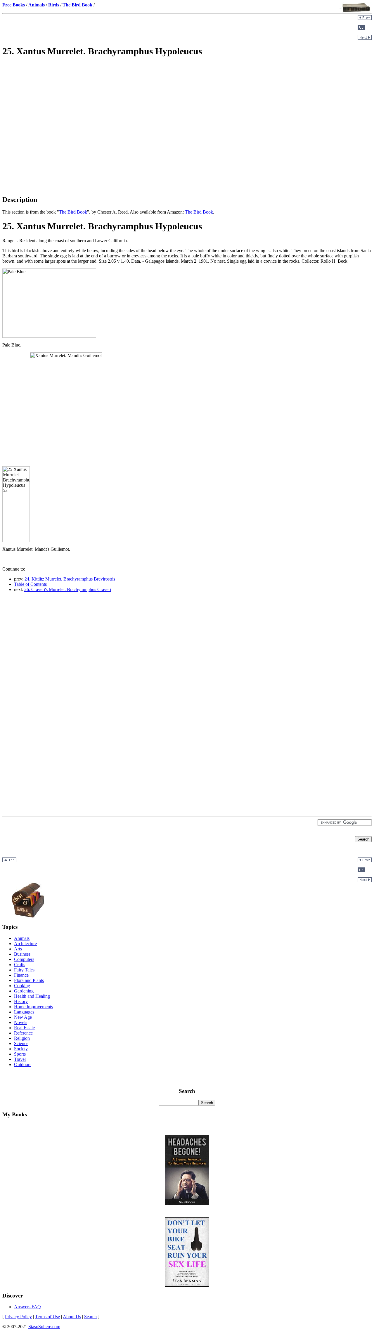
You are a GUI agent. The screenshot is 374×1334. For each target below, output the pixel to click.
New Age (23, 1017)
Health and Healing (32, 996)
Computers (24, 959)
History (21, 1001)
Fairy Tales (24, 969)
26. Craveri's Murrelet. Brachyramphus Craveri (67, 589)
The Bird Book (73, 211)
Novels (20, 1022)
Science (21, 1043)
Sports (20, 1053)
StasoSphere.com (44, 1326)
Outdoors (22, 1064)
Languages (24, 1011)
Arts (18, 948)
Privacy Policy (18, 1316)
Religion (22, 1038)
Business (22, 954)
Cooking (22, 985)
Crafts (19, 964)
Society (21, 1048)
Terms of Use (47, 1316)
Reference (23, 1032)
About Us (72, 1316)
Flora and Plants (29, 980)
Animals (22, 938)
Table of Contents (30, 584)
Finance (21, 975)
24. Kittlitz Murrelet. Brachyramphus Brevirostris (70, 578)
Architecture (25, 943)
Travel (20, 1059)
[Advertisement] (187, 104)
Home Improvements (33, 1006)
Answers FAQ (27, 1306)
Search (90, 1316)
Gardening (24, 990)
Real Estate (24, 1027)
